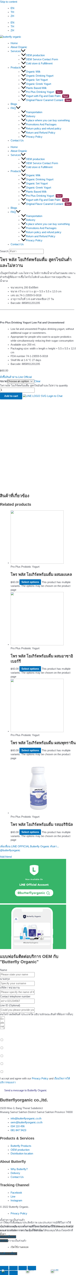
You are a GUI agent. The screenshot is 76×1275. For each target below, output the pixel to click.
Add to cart (11, 396)
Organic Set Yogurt (37, 79)
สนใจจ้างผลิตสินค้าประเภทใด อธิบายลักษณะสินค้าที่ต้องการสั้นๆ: (36, 1014)
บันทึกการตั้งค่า (8, 1253)
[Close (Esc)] (4, 1268)
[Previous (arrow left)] (4, 1273)
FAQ (13, 108)
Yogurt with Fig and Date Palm (47, 96)
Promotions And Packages (41, 124)
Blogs (14, 104)
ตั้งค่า (3, 1234)
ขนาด (3, 381)
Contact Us (17, 140)
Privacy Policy (34, 136)
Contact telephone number (15, 996)
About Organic (19, 47)
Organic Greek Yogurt (38, 84)
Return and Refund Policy (40, 132)
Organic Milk (33, 71)
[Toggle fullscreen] (22, 1268)
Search (4, 251)
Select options (30, 582)
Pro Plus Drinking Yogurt (44, 92)
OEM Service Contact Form (42, 59)
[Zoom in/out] (32, 1268)
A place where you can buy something (48, 120)
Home (14, 43)
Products (16, 67)
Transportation (34, 112)
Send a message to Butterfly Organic (25, 1090)
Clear (37, 381)
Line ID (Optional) (10, 1005)
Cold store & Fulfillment (39, 63)
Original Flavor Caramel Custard (48, 100)
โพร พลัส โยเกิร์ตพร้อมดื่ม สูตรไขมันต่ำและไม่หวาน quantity (34, 385)
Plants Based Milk (36, 88)
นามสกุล (5, 979)
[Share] (13, 1268)
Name (3, 970)
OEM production (35, 55)
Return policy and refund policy (43, 128)
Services (16, 51)
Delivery (30, 116)
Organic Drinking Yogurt (39, 75)
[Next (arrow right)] (13, 1273)
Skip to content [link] (8, 1)
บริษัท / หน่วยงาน (10, 987)
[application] (23, 51)
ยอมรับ (4, 1240)
